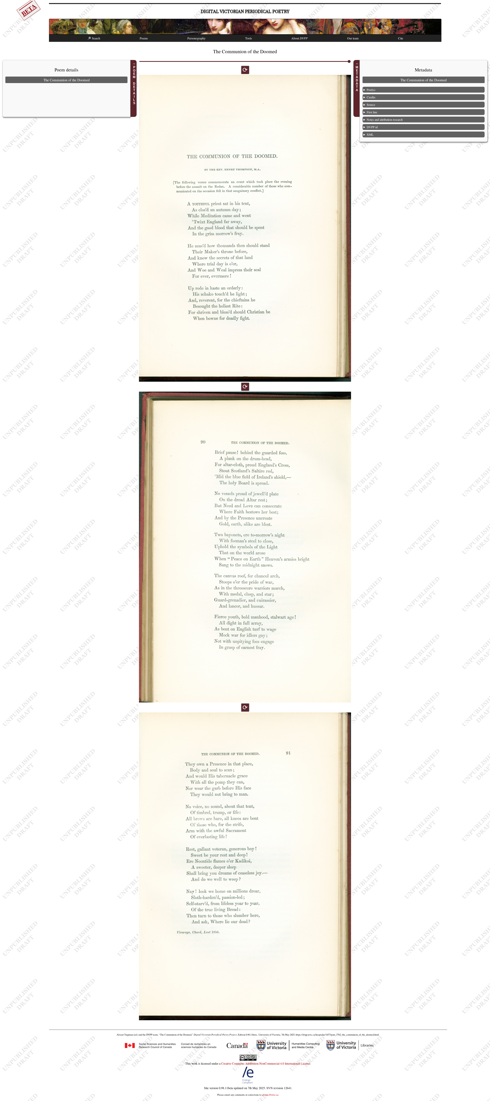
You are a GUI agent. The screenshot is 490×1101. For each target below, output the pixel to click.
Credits (371, 97)
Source (371, 105)
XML (370, 134)
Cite (400, 38)
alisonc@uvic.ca (270, 1094)
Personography (196, 38)
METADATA (357, 79)
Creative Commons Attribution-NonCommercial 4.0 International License (265, 1063)
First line (372, 112)
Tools (248, 38)
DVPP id (372, 127)
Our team (353, 38)
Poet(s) (371, 90)
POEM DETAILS (134, 85)
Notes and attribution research (385, 120)
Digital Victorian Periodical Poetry (245, 11)
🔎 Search (93, 38)
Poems (144, 38)
